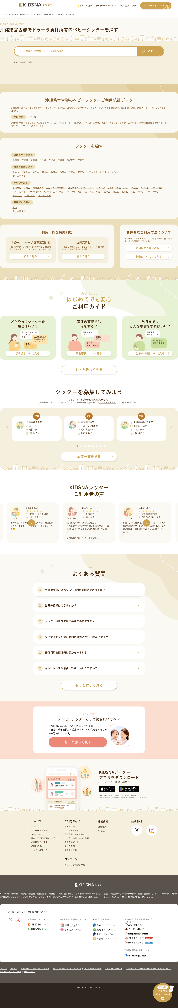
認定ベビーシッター (55, 188)
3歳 (79, 192)
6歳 (98, 192)
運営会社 (3, 968)
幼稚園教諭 (38, 188)
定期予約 (17, 188)
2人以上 (134, 188)
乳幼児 (125, 192)
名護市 (54, 172)
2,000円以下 (34, 192)
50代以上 (17, 196)
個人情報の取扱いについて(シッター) (35, 968)
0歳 (61, 192)
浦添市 (45, 172)
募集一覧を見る (89, 456)
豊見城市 (82, 172)
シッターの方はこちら (154, 6)
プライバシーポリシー (93, 968)
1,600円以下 (19, 192)
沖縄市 (72, 172)
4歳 (85, 192)
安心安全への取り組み (106, 6)
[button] (73, 446)
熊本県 (42, 160)
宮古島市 (104, 172)
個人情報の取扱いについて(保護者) (67, 968)
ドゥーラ (100, 188)
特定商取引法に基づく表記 (10, 971)
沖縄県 (81, 160)
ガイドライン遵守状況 (113, 968)
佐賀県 (25, 160)
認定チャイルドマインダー (81, 188)
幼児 (133, 192)
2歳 (73, 192)
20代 (140, 192)
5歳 (92, 192)
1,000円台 (156, 188)
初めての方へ (85, 6)
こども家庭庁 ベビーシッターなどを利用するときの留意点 (149, 968)
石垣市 (36, 172)
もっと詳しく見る (89, 685)
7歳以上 (106, 192)
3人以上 (145, 188)
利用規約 (13, 968)
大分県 (52, 160)
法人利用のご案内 (128, 6)
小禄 (15, 207)
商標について (29, 971)
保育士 (27, 188)
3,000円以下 (50, 192)
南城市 (114, 172)
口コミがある (44, 196)
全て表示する (19, 176)
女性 (125, 188)
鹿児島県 (71, 160)
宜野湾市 (26, 172)
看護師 (110, 188)
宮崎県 (61, 160)
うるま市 (93, 172)
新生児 (116, 192)
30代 (147, 192)
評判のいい (29, 196)
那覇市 (16, 172)
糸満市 (63, 172)
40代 (155, 192)
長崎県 (34, 160)
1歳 (67, 192)
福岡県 (16, 160)
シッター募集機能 (107, 402)
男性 (118, 188)
